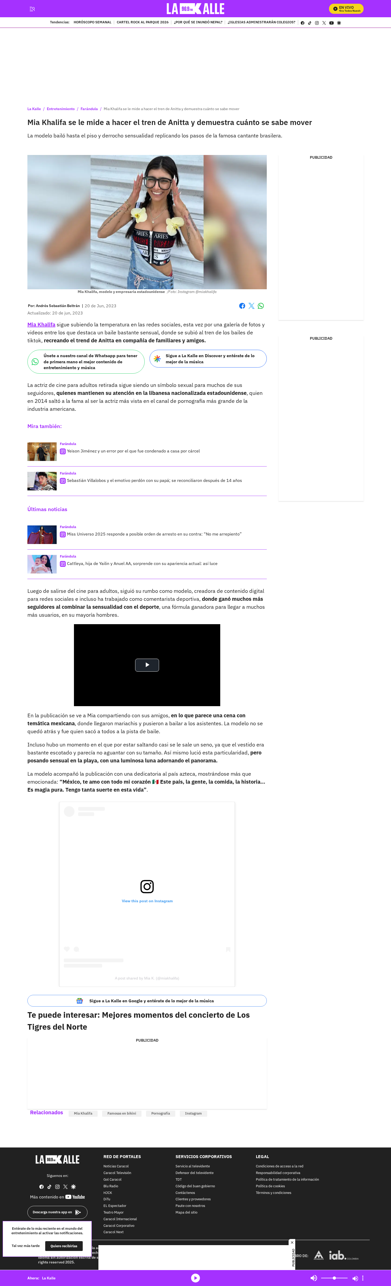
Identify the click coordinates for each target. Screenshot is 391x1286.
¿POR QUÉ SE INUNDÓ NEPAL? (198, 22)
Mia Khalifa (83, 1113)
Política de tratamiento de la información (287, 1179)
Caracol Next (113, 1232)
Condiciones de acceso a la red (279, 1166)
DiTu (106, 1199)
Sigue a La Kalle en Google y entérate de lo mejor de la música (151, 1000)
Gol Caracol (112, 1179)
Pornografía (160, 1113)
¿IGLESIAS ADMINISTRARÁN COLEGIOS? (261, 22)
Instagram (193, 1113)
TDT (179, 1179)
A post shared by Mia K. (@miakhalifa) (147, 978)
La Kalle (34, 109)
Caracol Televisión (117, 1173)
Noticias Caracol (116, 1166)
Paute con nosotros (190, 1206)
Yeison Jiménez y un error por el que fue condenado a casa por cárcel (133, 451)
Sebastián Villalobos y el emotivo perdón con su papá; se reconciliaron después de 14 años (154, 480)
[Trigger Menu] (32, 9)
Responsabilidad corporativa (278, 1173)
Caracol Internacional (120, 1219)
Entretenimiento (61, 109)
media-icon (195, 1278)
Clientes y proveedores (193, 1199)
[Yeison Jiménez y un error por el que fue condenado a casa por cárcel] (42, 451)
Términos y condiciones (273, 1193)
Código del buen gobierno (195, 1186)
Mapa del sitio (186, 1212)
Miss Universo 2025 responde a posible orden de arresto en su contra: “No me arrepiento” (154, 534)
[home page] (195, 8)
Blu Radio (110, 1186)
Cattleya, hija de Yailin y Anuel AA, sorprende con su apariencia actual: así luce (142, 563)
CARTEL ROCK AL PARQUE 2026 (143, 22)
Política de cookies (270, 1186)
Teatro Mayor (113, 1212)
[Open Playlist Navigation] (363, 1278)
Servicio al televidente (193, 1166)
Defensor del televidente (195, 1173)
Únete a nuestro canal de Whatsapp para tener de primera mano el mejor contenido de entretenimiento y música (90, 361)
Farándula (89, 109)
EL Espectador (114, 1206)
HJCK (107, 1193)
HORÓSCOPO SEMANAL (92, 22)
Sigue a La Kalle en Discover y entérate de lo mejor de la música (210, 358)
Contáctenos (185, 1193)
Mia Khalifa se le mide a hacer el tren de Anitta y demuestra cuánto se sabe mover (171, 109)
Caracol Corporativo (118, 1226)
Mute (314, 1278)
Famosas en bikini (121, 1113)
